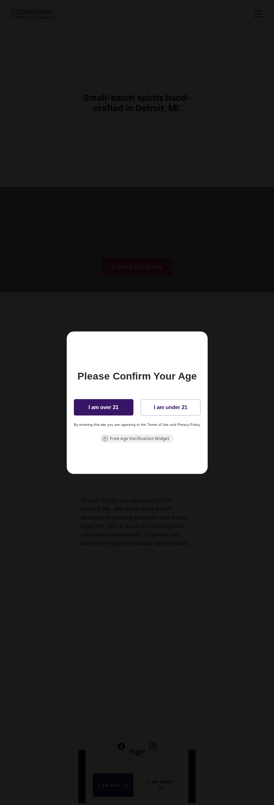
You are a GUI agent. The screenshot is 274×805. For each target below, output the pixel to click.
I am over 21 (103, 407)
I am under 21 (170, 407)
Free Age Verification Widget (139, 438)
